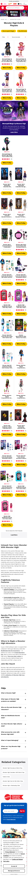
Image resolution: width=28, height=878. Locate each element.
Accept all (14, 866)
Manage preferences (14, 870)
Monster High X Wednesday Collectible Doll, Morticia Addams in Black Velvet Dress (21, 427)
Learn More (14, 132)
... (8, 19)
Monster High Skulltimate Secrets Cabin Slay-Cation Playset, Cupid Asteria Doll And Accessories (7, 306)
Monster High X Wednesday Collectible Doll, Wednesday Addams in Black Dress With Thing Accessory (7, 185)
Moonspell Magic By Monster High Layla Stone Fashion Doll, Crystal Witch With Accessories (7, 90)
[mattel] (1, 3)
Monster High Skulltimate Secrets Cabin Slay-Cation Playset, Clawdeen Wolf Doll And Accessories (21, 306)
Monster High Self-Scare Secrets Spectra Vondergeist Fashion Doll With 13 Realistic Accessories (21, 276)
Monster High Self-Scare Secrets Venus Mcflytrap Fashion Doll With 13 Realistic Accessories (7, 487)
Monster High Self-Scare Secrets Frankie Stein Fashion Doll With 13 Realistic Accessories (6, 336)
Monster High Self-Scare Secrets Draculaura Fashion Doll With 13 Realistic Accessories (21, 457)
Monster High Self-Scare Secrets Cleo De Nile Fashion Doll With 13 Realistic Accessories (6, 276)
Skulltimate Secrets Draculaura (10, 650)
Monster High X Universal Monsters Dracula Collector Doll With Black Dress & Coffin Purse (7, 215)
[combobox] (15, 8)
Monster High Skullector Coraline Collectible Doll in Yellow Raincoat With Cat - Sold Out (7, 427)
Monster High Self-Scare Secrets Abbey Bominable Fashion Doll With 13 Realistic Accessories (7, 457)
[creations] (20, 3)
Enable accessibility (14, 1)
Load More (14, 535)
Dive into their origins (14, 656)
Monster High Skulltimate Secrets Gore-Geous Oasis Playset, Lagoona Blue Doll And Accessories (21, 487)
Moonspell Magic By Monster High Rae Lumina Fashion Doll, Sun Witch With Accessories (21, 90)
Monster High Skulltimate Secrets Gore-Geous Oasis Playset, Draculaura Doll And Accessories (7, 517)
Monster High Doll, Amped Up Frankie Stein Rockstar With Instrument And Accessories (7, 366)
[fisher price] (15, 3)
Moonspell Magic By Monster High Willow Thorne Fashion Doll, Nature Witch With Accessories (7, 155)
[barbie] (5, 3)
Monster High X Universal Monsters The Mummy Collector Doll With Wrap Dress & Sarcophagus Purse (21, 215)
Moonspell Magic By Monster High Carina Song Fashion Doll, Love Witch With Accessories (21, 60)
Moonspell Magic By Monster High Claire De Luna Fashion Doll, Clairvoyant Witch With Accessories (7, 60)
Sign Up (22, 811)
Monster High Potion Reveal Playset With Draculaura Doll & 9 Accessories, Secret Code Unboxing (21, 246)
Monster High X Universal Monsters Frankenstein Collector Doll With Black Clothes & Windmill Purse (7, 246)
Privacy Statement (10, 852)
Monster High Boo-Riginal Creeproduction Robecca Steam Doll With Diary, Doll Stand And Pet (21, 366)
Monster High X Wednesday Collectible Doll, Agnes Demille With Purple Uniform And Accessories (21, 185)
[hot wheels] (10, 3)
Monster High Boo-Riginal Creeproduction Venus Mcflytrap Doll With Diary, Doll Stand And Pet (7, 397)
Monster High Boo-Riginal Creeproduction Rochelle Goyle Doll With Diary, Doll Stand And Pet (21, 397)
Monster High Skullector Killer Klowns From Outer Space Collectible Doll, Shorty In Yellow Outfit (21, 336)
